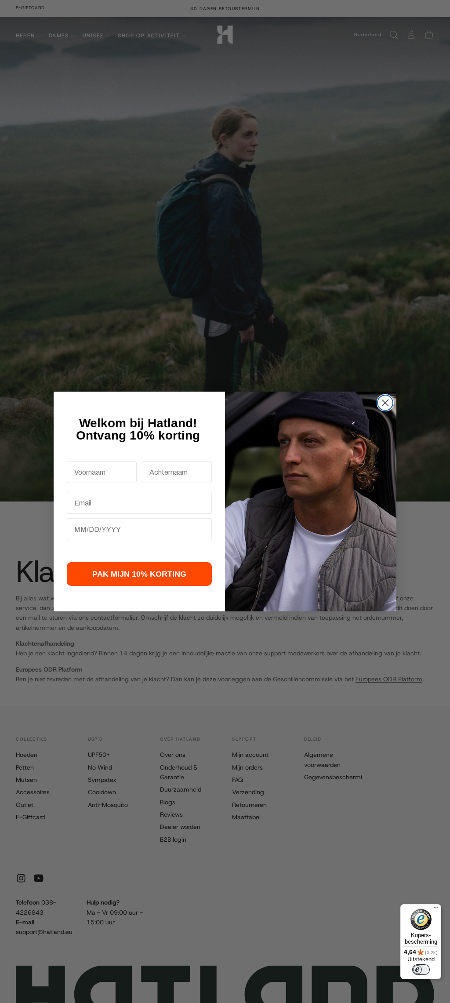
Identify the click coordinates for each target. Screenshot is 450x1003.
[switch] (421, 969)
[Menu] (436, 909)
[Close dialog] (385, 403)
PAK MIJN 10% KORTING (139, 574)
